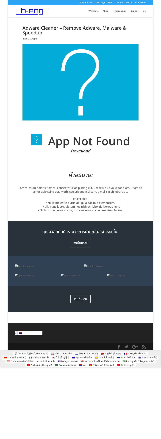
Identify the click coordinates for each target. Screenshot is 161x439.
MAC (110, 3)
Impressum (120, 11)
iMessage (100, 3)
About (106, 11)
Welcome (94, 11)
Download (80, 151)
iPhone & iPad (86, 3)
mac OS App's (29, 38)
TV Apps (119, 3)
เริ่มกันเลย (80, 299)
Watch (129, 3)
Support (134, 11)
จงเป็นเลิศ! (80, 243)
